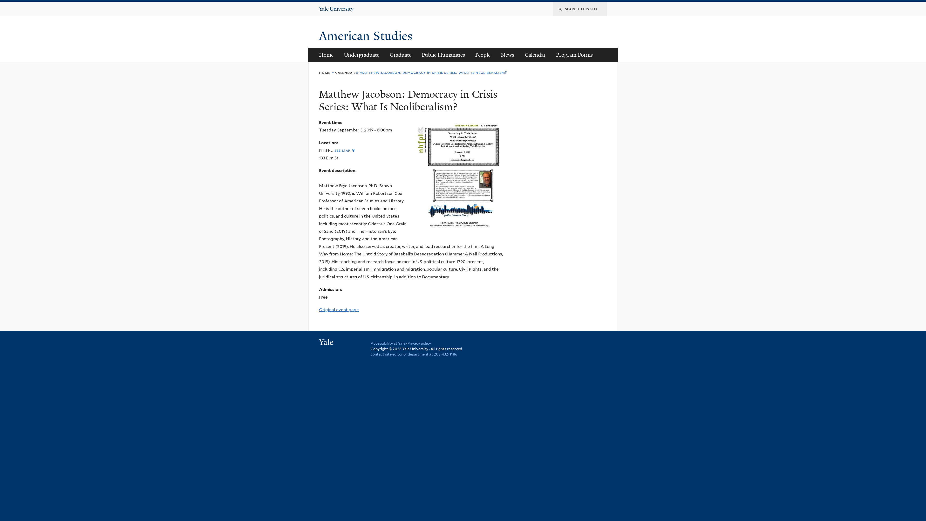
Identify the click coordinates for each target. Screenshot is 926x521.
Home (326, 54)
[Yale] (326, 342)
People (482, 54)
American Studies (367, 36)
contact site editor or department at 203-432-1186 (414, 354)
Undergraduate (361, 54)
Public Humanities (443, 54)
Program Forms (574, 54)
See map (342, 150)
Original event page (339, 309)
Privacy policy (419, 343)
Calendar (535, 54)
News (507, 54)
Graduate (400, 54)
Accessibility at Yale (388, 343)
